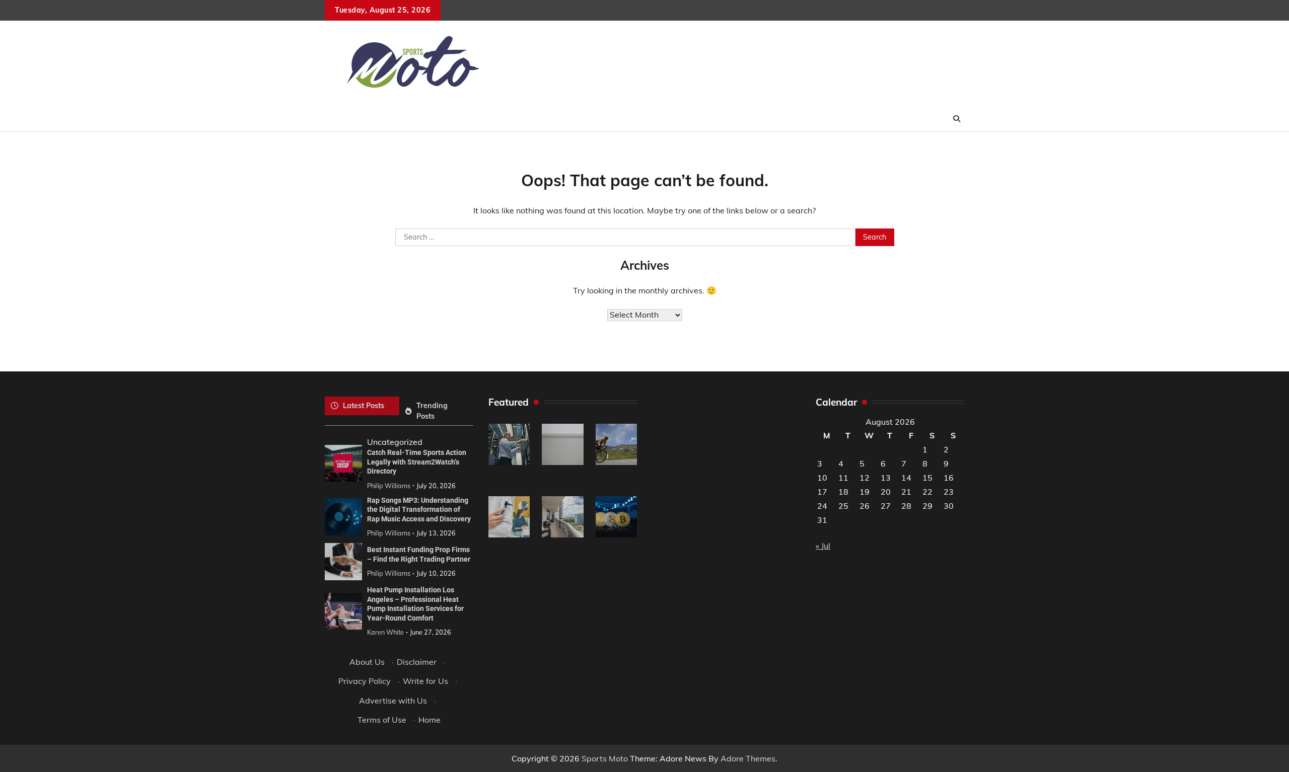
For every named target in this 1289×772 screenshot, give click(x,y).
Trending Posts (432, 411)
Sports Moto (605, 758)
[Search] (956, 118)
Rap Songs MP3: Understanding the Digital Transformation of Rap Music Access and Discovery (419, 509)
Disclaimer (417, 662)
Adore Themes (748, 758)
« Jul (823, 546)
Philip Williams (388, 486)
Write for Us (425, 681)
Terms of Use (381, 720)
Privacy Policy (364, 681)
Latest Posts (363, 405)
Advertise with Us (393, 701)
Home (429, 720)
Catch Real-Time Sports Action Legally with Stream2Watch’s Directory (416, 461)
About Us (367, 662)
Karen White (385, 632)
